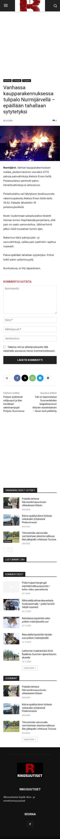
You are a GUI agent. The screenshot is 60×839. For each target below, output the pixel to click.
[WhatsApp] (32, 378)
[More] (48, 378)
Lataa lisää (29, 667)
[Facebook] (17, 378)
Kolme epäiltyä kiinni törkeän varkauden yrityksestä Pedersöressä (37, 519)
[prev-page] (5, 549)
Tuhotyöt (16, 80)
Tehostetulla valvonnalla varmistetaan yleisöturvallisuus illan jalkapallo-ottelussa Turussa (39, 536)
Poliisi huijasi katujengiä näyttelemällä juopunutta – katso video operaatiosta (36, 586)
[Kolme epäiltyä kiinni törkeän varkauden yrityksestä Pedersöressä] (11, 520)
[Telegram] (40, 378)
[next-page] (11, 549)
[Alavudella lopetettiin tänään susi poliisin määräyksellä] (11, 638)
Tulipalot (26, 80)
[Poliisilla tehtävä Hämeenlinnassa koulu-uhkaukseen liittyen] (11, 502)
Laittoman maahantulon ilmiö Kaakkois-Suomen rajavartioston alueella (39, 654)
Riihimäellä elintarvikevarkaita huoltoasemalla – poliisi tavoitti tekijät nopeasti (38, 603)
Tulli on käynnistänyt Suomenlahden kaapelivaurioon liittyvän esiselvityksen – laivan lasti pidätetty (45, 404)
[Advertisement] (30, 43)
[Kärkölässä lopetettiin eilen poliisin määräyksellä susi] (11, 622)
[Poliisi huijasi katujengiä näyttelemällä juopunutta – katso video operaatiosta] (11, 586)
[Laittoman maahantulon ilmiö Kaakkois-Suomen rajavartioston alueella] (11, 655)
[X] (25, 378)
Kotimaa (7, 80)
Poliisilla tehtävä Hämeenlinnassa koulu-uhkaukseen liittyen (34, 502)
